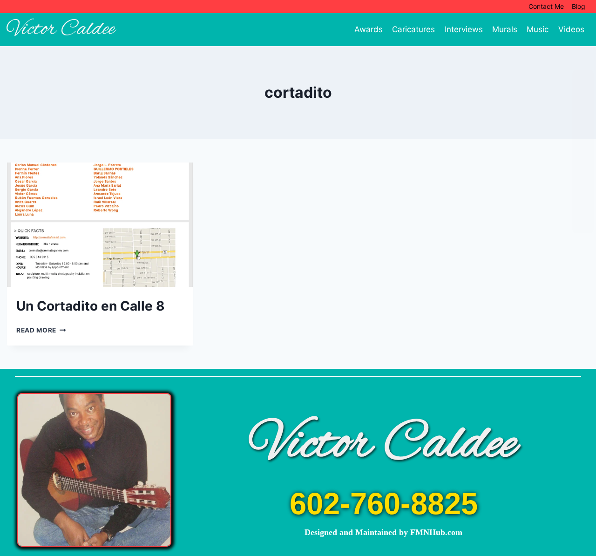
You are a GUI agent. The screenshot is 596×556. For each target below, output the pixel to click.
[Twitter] (583, 98)
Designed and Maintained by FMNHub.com (383, 532)
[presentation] (100, 225)
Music (538, 29)
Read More (41, 330)
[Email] (583, 116)
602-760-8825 (384, 504)
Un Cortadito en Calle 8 (90, 306)
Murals (504, 29)
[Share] (583, 222)
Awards (368, 29)
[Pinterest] (583, 133)
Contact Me (546, 6)
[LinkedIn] (583, 187)
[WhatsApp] (583, 204)
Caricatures (413, 29)
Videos (571, 29)
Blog (578, 6)
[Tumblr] (583, 151)
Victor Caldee (384, 444)
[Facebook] (583, 80)
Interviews (464, 29)
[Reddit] (583, 169)
